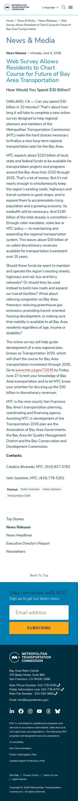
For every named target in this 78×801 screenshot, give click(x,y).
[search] (63, 7)
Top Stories (15, 519)
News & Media (26, 21)
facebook (21, 711)
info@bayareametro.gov (33, 700)
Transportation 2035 (19, 495)
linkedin (11, 711)
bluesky (57, 711)
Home (10, 21)
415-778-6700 (47, 685)
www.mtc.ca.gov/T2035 (34, 370)
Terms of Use (50, 775)
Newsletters (15, 551)
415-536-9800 (44, 694)
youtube (39, 711)
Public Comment (31, 489)
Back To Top (39, 575)
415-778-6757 (50, 689)
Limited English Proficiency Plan (27, 760)
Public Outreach (52, 489)
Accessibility (16, 742)
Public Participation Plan (23, 754)
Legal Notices (19, 779)
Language (48, 7)
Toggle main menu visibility (71, 7)
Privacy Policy (31, 775)
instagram (30, 711)
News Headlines (19, 535)
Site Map (14, 775)
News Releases (48, 21)
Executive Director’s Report (28, 543)
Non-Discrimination (20, 748)
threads (48, 711)
